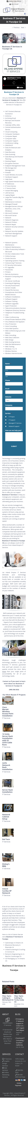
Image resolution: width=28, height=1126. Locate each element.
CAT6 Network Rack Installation (7, 766)
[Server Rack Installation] (8, 780)
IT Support (12, 420)
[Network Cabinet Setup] (8, 805)
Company (8, 405)
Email (8, 389)
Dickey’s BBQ (5, 865)
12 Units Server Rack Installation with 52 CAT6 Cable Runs (7, 739)
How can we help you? (13, 430)
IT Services (6, 718)
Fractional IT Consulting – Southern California (20, 1043)
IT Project (12, 417)
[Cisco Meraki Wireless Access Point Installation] (8, 698)
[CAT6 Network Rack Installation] (8, 753)
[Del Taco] (8, 830)
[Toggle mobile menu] (25, 14)
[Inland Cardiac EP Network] (8, 879)
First (6, 370)
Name (8, 364)
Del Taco (6, 839)
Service (8, 413)
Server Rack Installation (7, 791)
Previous (17, 27)
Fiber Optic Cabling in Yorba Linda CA (7, 999)
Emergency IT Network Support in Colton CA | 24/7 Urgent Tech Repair (19, 1001)
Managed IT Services (15, 423)
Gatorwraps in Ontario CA (14, 943)
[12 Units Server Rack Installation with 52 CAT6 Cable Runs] (8, 724)
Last (6, 376)
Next (22, 27)
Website (8, 397)
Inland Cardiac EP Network (6, 890)
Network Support (14, 426)
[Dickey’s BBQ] (8, 854)
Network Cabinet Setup (6, 816)
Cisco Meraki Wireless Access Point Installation (7, 711)
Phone (8, 380)
